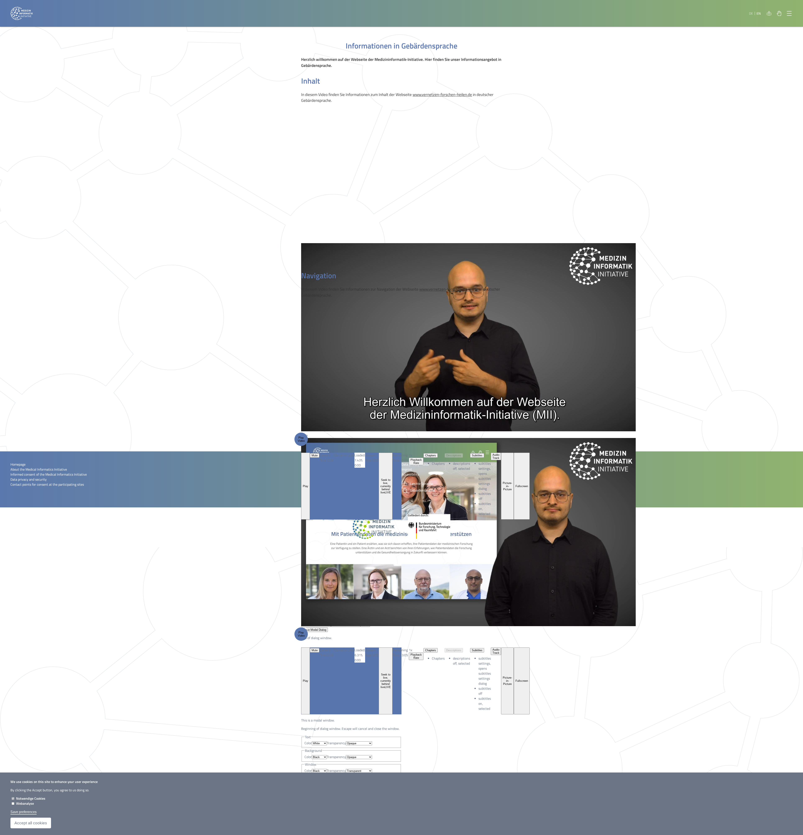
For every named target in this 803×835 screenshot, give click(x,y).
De (751, 13)
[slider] (359, 655)
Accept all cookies (30, 823)
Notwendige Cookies (30, 798)
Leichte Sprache (769, 13)
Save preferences (23, 812)
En (759, 13)
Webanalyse (25, 803)
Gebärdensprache (779, 13)
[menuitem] (484, 671)
